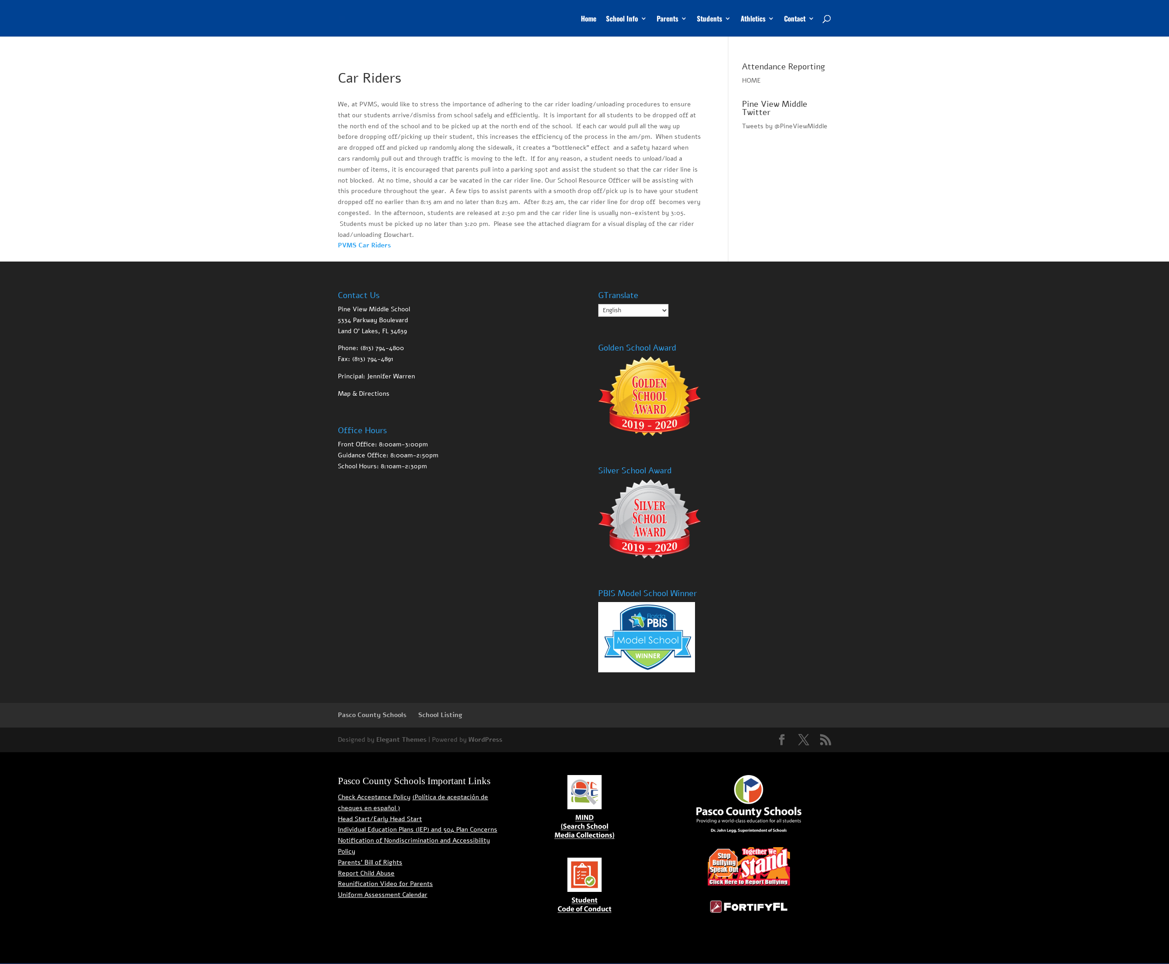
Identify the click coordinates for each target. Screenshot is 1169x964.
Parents (667, 19)
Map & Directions (364, 393)
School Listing (440, 715)
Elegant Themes (401, 739)
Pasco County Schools (372, 715)
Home (588, 19)
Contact (795, 19)
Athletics (753, 19)
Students (709, 19)
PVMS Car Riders (364, 245)
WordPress (485, 739)
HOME (751, 80)
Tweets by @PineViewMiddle (784, 126)
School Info (622, 19)
